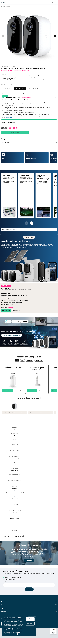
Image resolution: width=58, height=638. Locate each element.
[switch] (53, 632)
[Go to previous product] (26, 223)
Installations (38, 360)
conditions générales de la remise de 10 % (17, 592)
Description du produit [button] (7, 139)
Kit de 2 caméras (20, 88)
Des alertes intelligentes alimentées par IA (17, 331)
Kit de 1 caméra (7, 88)
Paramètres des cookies (30, 624)
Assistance (29, 560)
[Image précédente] (3, 36)
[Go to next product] (31, 223)
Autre (22, 360)
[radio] (29, 97)
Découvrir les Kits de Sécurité (11, 335)
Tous (17, 360)
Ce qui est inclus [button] (5, 142)
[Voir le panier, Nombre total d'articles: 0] (53, 2)
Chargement (30, 360)
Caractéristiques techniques (9, 229)
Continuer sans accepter (32, 616)
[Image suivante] (54, 36)
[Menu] (56, 629)
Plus (2, 608)
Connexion (4, 604)
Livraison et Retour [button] (6, 146)
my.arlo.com (9, 117)
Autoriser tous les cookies (30, 619)
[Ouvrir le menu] (56, 2)
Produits (3, 601)
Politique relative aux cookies (10, 633)
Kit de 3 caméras (33, 88)
